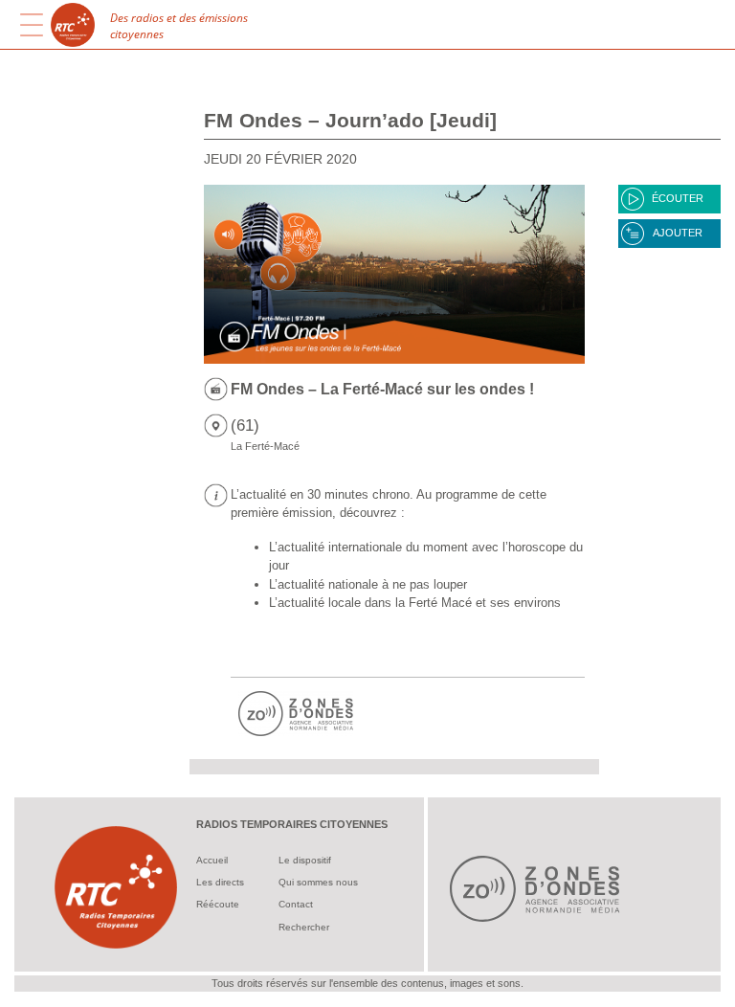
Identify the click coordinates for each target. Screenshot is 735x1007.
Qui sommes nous (318, 882)
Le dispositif (304, 860)
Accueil (212, 860)
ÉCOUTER (677, 198)
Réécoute (217, 904)
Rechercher (303, 927)
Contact (295, 904)
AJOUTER (677, 232)
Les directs (220, 882)
